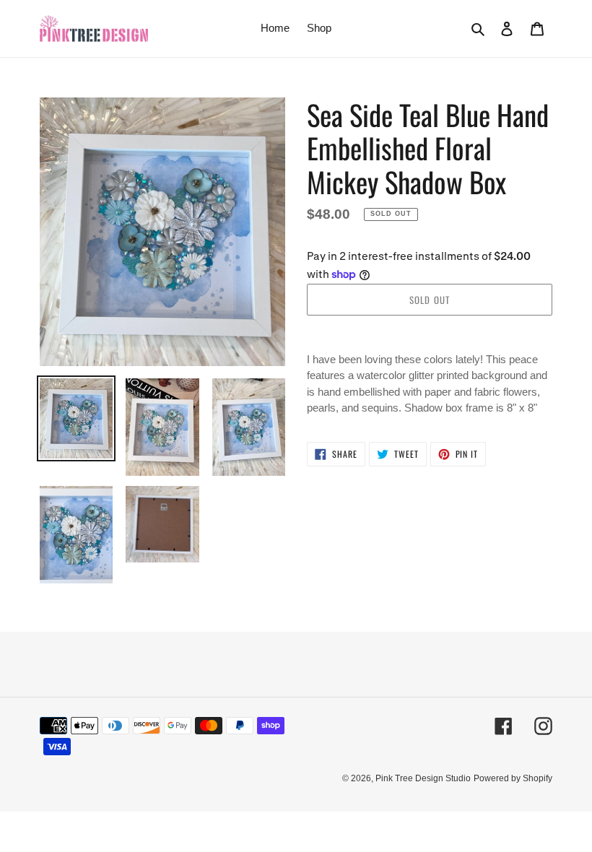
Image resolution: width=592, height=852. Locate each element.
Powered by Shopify (513, 778)
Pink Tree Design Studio (423, 778)
